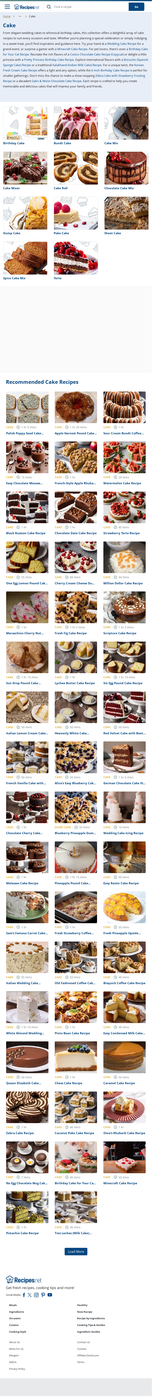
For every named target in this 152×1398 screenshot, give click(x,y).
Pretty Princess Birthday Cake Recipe (49, 60)
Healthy (82, 1305)
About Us (14, 1342)
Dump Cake (11, 233)
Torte (57, 278)
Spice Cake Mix (14, 278)
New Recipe (84, 1312)
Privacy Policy (17, 1369)
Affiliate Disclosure (88, 1355)
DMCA (12, 1362)
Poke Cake (61, 233)
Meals (13, 1305)
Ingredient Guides (88, 1331)
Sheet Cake (112, 233)
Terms (80, 1362)
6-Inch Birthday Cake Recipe (110, 70)
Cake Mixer (11, 188)
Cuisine (14, 1325)
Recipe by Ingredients (91, 1318)
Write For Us (16, 1349)
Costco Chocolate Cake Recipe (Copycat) (97, 54)
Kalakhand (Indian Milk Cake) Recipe (77, 65)
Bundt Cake (62, 143)
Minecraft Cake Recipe (72, 49)
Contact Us (83, 1342)
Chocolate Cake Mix (119, 188)
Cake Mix (111, 143)
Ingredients (16, 1312)
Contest (81, 1349)
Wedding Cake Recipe (121, 44)
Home (7, 16)
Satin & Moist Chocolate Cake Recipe (56, 81)
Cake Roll (61, 188)
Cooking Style (17, 1331)
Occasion (15, 1318)
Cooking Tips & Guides (91, 1325)
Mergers (14, 1355)
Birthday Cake (14, 143)
